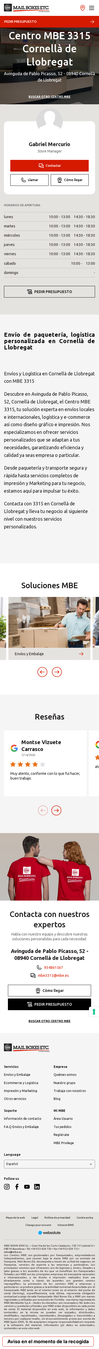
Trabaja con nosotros (70, 1090)
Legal (34, 1217)
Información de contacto (22, 1118)
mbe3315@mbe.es (53, 975)
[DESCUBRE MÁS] (81, 654)
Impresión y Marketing (20, 1090)
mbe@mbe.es (13, 1252)
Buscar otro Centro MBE (49, 96)
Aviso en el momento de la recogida (48, 1341)
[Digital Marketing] (49, 1233)
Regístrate (61, 1134)
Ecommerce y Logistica (21, 1083)
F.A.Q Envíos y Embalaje (21, 1126)
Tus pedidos (62, 1126)
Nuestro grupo (65, 1083)
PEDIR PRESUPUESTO (20, 21)
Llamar (33, 180)
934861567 (53, 967)
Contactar (53, 165)
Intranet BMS (66, 1225)
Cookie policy (85, 1217)
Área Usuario (63, 1118)
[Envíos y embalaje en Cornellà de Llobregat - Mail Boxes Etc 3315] (27, 8)
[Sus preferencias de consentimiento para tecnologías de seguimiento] (94, 1012)
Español (12, 1164)
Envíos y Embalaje (17, 1074)
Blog (57, 1098)
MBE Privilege (64, 1143)
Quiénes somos (65, 1074)
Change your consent (38, 1225)
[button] (91, 8)
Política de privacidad (57, 1217)
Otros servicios (15, 1098)
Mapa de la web (15, 1217)
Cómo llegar (73, 180)
